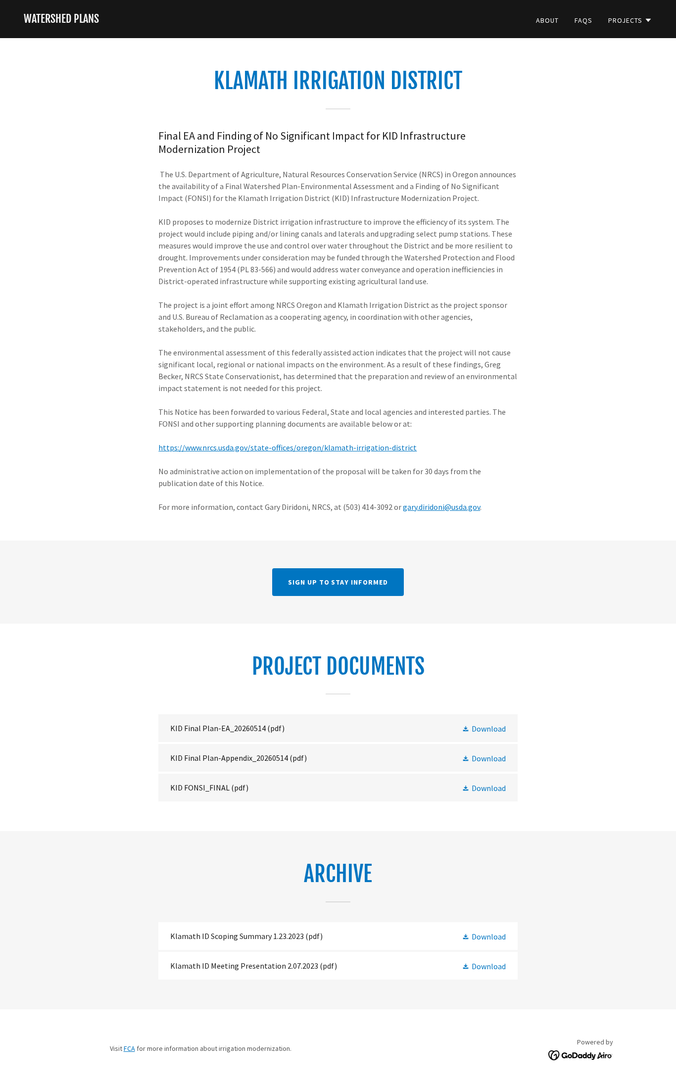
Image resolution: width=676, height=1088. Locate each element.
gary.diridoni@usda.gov (441, 507)
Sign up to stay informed (338, 582)
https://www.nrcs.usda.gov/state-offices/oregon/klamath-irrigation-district (287, 447)
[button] (630, 20)
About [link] (547, 20)
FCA (129, 1048)
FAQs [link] (583, 20)
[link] (61, 20)
